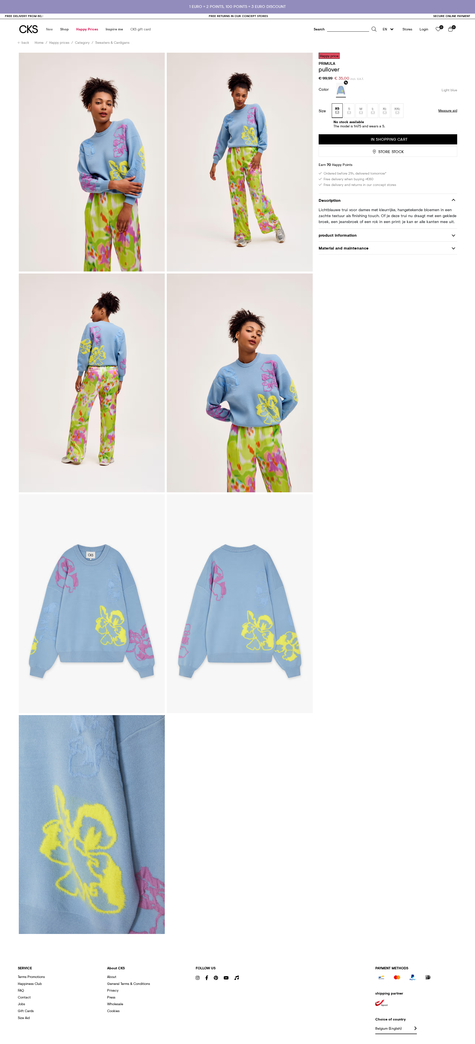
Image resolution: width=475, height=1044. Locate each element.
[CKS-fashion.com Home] (28, 29)
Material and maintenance (344, 248)
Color (324, 89)
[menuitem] (49, 29)
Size (322, 110)
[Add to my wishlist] (449, 56)
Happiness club (30, 983)
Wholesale (115, 1003)
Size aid (24, 1017)
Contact (24, 997)
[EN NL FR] (389, 29)
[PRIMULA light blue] (341, 90)
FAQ (21, 990)
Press (111, 997)
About (111, 976)
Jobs (21, 1003)
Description (330, 200)
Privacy (113, 990)
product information (338, 235)
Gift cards (26, 1010)
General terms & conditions (128, 983)
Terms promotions (31, 976)
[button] (49, 29)
